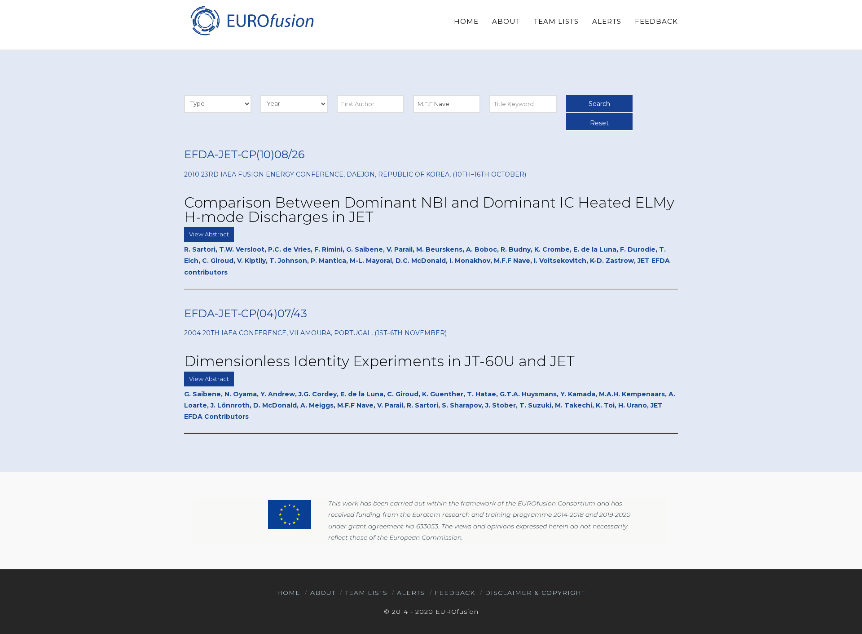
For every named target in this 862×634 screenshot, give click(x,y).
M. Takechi (573, 405)
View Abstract (209, 234)
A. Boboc (481, 249)
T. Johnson (288, 261)
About (322, 593)
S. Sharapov (462, 405)
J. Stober (500, 405)
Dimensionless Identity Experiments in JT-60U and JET (379, 361)
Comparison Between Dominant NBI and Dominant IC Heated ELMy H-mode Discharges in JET (429, 210)
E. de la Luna (594, 249)
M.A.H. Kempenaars (632, 394)
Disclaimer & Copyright (535, 593)
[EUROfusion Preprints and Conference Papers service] (251, 20)
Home (288, 593)
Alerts (411, 593)
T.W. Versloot (241, 249)
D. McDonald (275, 405)
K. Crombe (552, 249)
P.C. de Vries (289, 249)
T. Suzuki (535, 405)
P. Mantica (328, 261)
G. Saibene (364, 249)
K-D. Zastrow (612, 261)
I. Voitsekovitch (560, 261)
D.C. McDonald (421, 261)
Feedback (455, 593)
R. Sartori (200, 249)
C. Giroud (217, 261)
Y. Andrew (277, 394)
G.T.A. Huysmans (528, 394)
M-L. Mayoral (371, 261)
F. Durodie (637, 249)
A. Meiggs (317, 405)
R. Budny (516, 249)
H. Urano (632, 405)
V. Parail (400, 249)
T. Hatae (481, 394)
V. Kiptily (251, 261)
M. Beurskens (439, 249)
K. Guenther (442, 394)
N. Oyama (240, 394)
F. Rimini (328, 249)
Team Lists (366, 593)
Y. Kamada (577, 394)
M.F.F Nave (512, 261)
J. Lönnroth (230, 405)
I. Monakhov (469, 261)
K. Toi (605, 405)
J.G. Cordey (318, 394)
